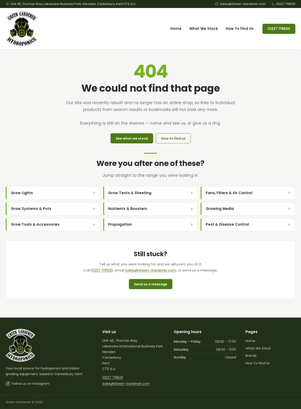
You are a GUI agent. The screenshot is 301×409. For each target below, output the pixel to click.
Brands (251, 355)
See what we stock (132, 138)
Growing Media (220, 208)
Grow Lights (22, 192)
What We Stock (203, 28)
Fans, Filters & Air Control (229, 192)
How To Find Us (239, 28)
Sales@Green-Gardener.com (150, 270)
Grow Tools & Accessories (35, 224)
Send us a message (150, 284)
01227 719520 (279, 28)
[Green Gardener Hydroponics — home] (22, 29)
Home (176, 28)
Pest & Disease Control (227, 224)
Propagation (120, 224)
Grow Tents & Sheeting (129, 192)
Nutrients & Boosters (127, 208)
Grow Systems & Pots (31, 208)
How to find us (173, 138)
